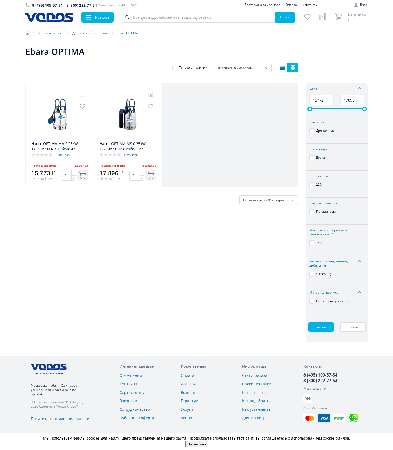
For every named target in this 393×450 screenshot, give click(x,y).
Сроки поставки (256, 383)
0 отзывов (63, 155)
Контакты (309, 4)
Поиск (285, 17)
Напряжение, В (321, 176)
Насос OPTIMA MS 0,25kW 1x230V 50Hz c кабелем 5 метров (122, 146)
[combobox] (242, 67)
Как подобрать (255, 400)
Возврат (188, 392)
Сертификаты (132, 392)
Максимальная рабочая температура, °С (328, 232)
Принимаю (196, 444)
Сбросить (352, 327)
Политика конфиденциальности (60, 418)
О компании (131, 375)
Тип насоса (318, 122)
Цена (313, 88)
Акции (186, 417)
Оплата (291, 4)
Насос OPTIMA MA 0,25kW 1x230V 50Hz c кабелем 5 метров (54, 146)
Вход (364, 5)
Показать (320, 327)
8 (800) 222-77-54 (81, 5)
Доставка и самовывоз (262, 4)
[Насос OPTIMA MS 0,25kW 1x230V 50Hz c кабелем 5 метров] (127, 138)
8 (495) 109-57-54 (47, 5)
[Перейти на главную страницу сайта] (49, 20)
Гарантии (189, 400)
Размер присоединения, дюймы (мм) (328, 263)
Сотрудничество (135, 409)
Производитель (321, 149)
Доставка (189, 383)
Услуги (187, 409)
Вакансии (128, 400)
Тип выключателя (323, 203)
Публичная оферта (137, 417)
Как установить (256, 409)
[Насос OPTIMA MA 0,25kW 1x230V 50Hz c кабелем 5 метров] (59, 138)
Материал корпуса (323, 292)
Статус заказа (254, 375)
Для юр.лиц (253, 417)
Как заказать (254, 392)
